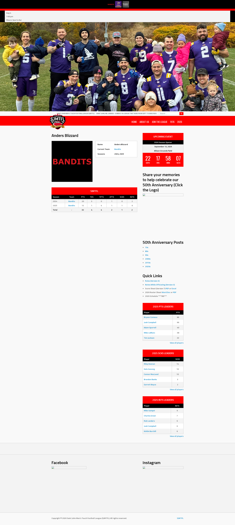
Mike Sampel (149, 410)
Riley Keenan (149, 363)
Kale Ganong (149, 369)
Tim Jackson (149, 337)
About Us (144, 122)
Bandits (117, 149)
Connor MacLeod (151, 374)
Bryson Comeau (150, 317)
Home (134, 122)
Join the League (159, 122)
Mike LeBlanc (149, 332)
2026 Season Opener (163, 142)
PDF (167, 288)
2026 (179, 122)
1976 (172, 122)
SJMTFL (180, 518)
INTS (177, 405)
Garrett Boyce (150, 384)
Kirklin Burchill (150, 431)
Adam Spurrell (150, 327)
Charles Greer (150, 415)
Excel (174, 288)
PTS (178, 312)
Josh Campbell (150, 322)
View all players (176, 342)
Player (146, 312)
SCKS (177, 359)
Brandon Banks (150, 379)
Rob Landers (149, 420)
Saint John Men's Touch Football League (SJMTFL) (76, 113)
